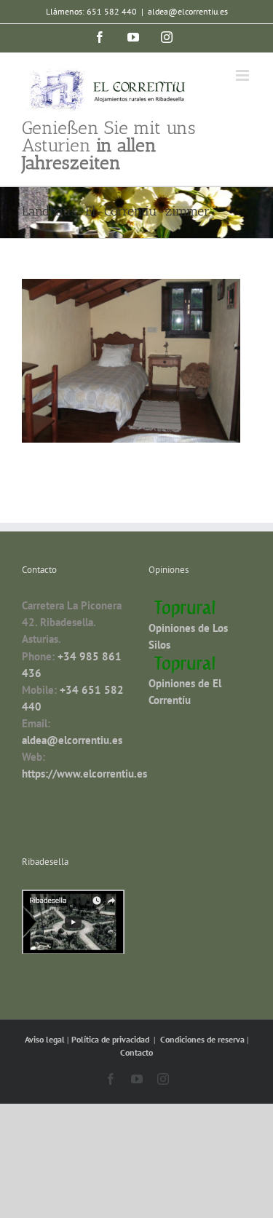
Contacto (136, 1052)
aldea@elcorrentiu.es (188, 11)
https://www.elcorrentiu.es (84, 773)
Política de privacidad (111, 1039)
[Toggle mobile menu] (243, 75)
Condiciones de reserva (202, 1039)
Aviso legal (46, 1039)
